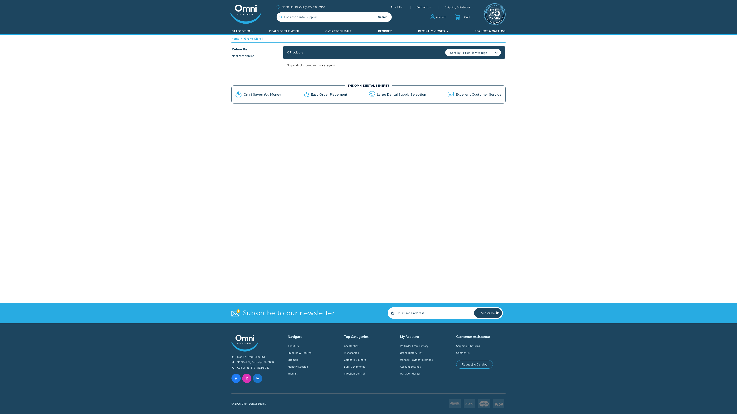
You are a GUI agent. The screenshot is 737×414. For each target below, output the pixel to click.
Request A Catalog (474, 364)
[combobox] (325, 17)
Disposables (351, 352)
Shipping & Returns (457, 7)
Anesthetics (351, 345)
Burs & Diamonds (354, 366)
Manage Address (410, 373)
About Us (396, 7)
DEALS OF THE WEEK (284, 31)
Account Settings (410, 366)
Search (383, 17)
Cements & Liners (355, 359)
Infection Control (354, 373)
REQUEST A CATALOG (490, 31)
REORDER (385, 31)
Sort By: (455, 52)
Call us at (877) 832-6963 (253, 367)
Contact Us (423, 7)
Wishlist (292, 373)
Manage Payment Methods (416, 359)
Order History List (411, 352)
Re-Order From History (414, 345)
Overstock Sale (338, 31)
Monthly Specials (298, 366)
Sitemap (293, 359)
